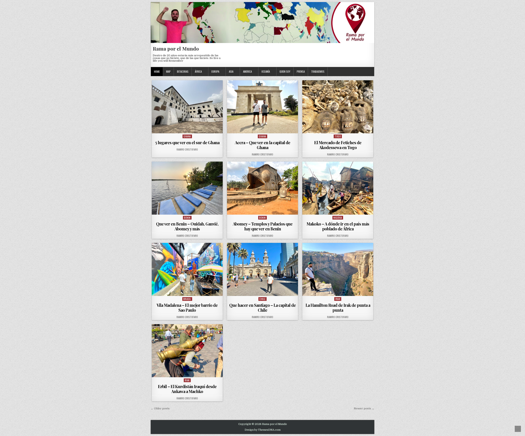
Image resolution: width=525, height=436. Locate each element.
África (198, 71)
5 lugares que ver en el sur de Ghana (187, 142)
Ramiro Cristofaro (187, 149)
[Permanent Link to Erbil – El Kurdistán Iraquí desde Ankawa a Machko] (187, 350)
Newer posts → (364, 408)
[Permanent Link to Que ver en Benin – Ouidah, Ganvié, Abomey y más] (187, 188)
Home (157, 71)
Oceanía (265, 71)
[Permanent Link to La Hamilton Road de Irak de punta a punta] (337, 269)
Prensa (301, 71)
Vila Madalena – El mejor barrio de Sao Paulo (187, 307)
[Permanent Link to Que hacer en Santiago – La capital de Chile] (262, 269)
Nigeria (337, 217)
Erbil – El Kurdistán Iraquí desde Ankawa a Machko (187, 389)
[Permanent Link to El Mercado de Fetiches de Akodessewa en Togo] (337, 106)
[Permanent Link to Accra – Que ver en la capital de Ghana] (262, 106)
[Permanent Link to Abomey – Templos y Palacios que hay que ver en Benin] (262, 188)
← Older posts (160, 408)
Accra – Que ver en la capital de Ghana (262, 145)
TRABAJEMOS (317, 71)
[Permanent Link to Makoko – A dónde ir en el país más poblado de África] (337, 188)
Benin (187, 217)
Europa (215, 71)
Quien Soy (285, 71)
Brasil (187, 299)
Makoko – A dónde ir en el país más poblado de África (338, 226)
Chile (262, 299)
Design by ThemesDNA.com (263, 429)
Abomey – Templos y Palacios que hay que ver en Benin (262, 226)
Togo (338, 136)
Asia (231, 71)
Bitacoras (182, 71)
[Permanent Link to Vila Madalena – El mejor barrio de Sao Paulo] (187, 269)
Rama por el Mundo (176, 48)
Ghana (187, 136)
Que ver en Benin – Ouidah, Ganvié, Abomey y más (187, 226)
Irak (337, 299)
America (247, 71)
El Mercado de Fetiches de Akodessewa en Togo (337, 145)
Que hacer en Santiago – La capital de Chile (262, 307)
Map (168, 71)
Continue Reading (188, 128)
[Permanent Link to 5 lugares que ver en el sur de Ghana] (187, 106)
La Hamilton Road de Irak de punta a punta (338, 307)
